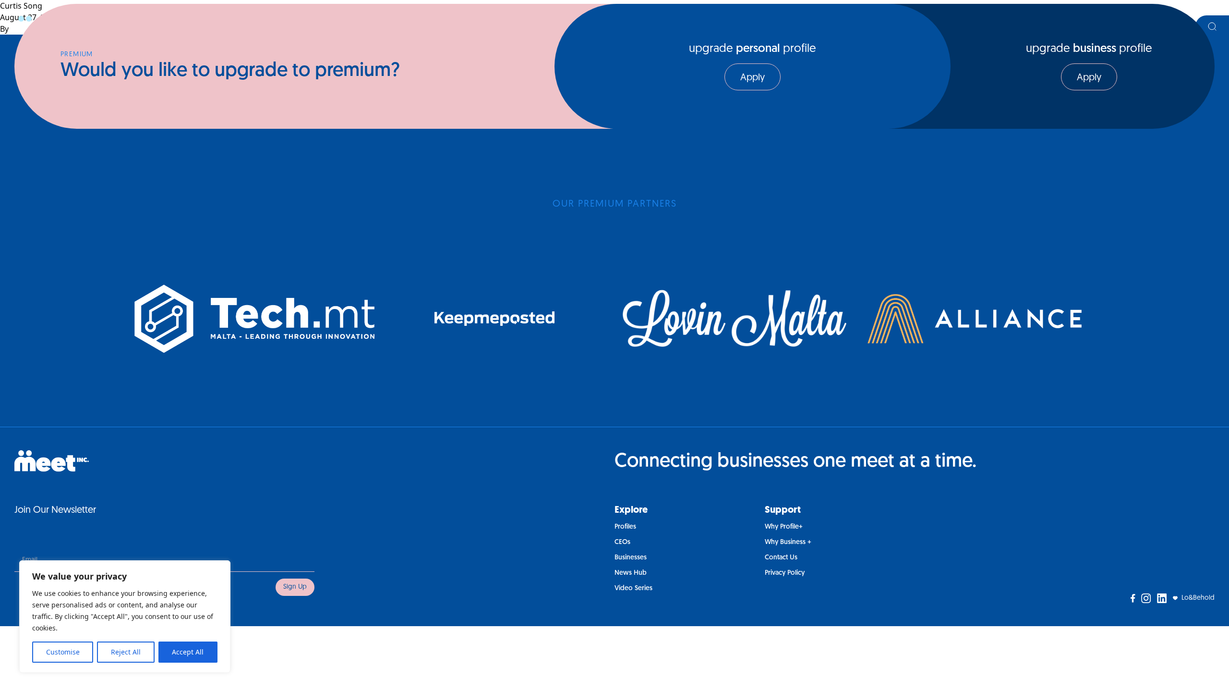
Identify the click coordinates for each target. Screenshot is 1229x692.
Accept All (188, 651)
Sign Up (295, 587)
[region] (124, 616)
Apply (752, 78)
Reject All (126, 651)
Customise (63, 651)
